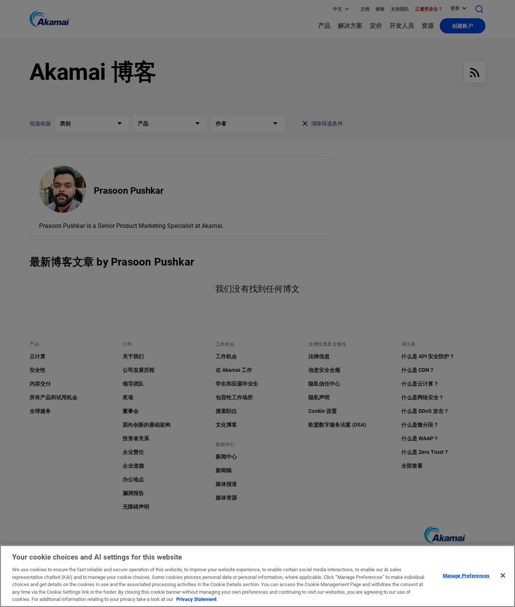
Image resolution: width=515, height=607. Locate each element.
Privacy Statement (196, 599)
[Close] (502, 575)
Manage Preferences (466, 575)
